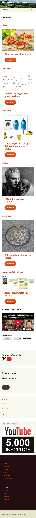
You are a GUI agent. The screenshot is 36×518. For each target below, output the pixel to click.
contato (4, 403)
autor (3, 406)
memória (4, 412)
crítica (5, 163)
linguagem (7, 68)
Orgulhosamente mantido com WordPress (14, 514)
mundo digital (8, 478)
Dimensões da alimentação (18, 54)
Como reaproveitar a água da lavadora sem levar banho (17, 146)
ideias (4, 25)
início (5, 460)
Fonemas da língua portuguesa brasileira (17, 95)
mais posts (10, 60)
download (5, 409)
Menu (4, 10)
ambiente (6, 110)
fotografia (6, 216)
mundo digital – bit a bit (12, 272)
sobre (3, 415)
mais (5, 387)
